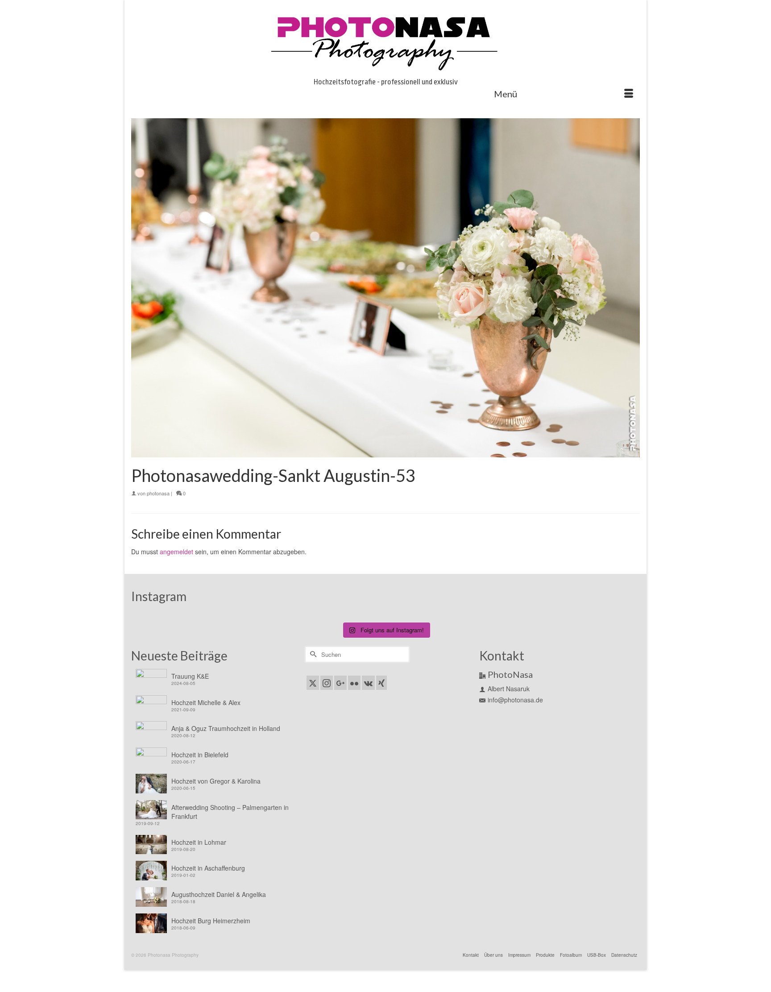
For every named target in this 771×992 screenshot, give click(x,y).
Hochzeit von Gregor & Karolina (216, 780)
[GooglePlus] (340, 683)
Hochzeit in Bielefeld (199, 754)
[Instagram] (326, 683)
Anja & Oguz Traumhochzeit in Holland (225, 728)
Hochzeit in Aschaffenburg (208, 867)
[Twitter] (313, 683)
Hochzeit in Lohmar (198, 842)
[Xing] (381, 683)
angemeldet (176, 551)
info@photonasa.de (515, 699)
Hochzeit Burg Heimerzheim (210, 920)
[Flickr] (354, 683)
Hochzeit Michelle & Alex (205, 702)
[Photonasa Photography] (385, 41)
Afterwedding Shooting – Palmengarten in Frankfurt (230, 812)
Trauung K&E (190, 676)
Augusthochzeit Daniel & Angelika (218, 894)
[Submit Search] (312, 654)
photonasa (158, 493)
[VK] (368, 683)
